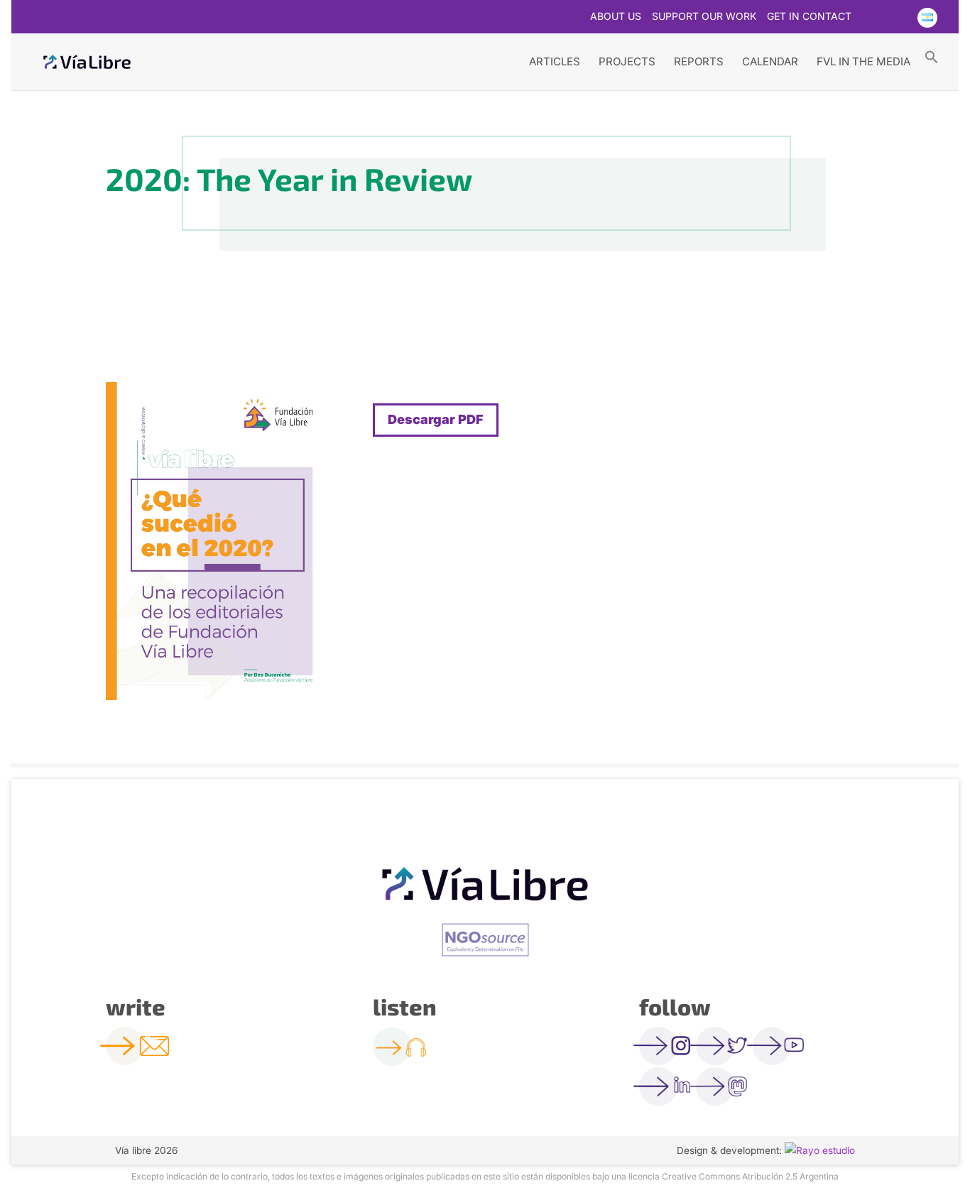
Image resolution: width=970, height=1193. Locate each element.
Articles (554, 61)
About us (615, 16)
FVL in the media (863, 61)
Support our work (704, 16)
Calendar (770, 61)
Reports (699, 61)
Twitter (870, 18)
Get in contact (809, 16)
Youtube (898, 18)
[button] (932, 56)
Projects (627, 61)
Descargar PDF (436, 419)
